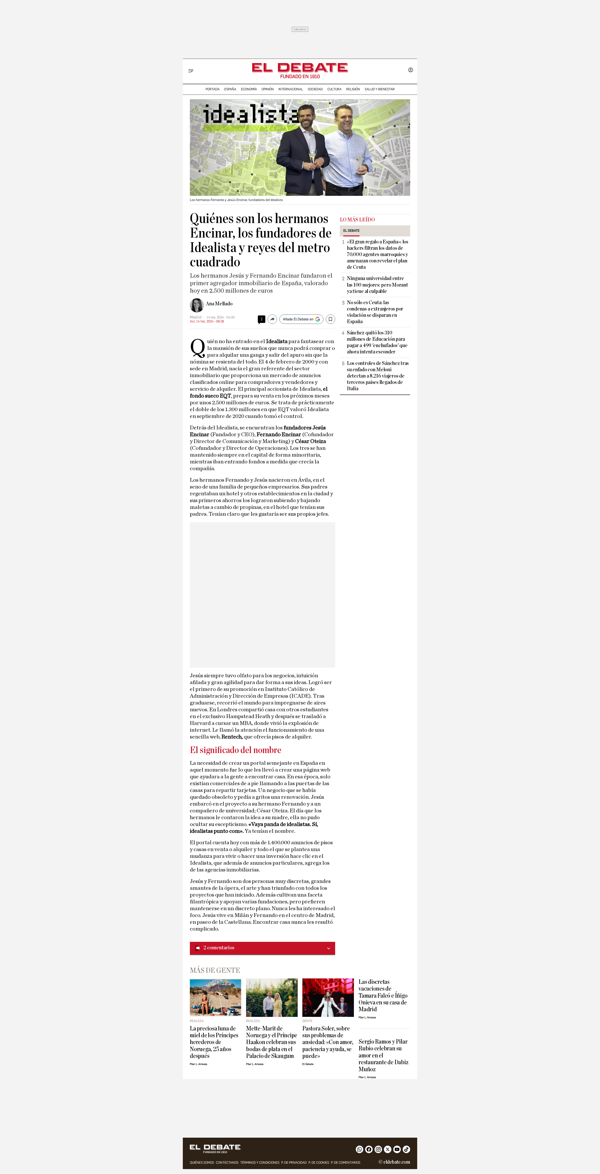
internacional (290, 89)
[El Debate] (300, 67)
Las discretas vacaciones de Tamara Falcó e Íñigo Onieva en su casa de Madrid (383, 996)
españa (230, 89)
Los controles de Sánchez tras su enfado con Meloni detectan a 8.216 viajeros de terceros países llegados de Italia (378, 375)
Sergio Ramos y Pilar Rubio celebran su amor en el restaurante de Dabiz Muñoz (383, 1055)
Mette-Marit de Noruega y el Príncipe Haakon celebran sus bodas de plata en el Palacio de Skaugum (271, 1042)
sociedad (315, 89)
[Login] (410, 70)
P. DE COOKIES (318, 1163)
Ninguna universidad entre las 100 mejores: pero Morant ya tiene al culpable (377, 285)
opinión (268, 89)
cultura (334, 89)
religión (353, 89)
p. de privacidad (294, 1163)
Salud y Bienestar (380, 89)
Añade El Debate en (298, 319)
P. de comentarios (345, 1163)
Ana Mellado (219, 304)
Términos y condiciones (259, 1163)
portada (213, 89)
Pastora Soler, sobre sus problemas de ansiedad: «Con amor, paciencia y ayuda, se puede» (327, 1042)
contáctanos (227, 1163)
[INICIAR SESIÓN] (410, 70)
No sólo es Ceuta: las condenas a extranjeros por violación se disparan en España (375, 312)
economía (249, 89)
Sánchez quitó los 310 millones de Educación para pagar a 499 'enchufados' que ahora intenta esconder (377, 342)
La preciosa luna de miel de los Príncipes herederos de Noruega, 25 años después (214, 1042)
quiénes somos (202, 1163)
